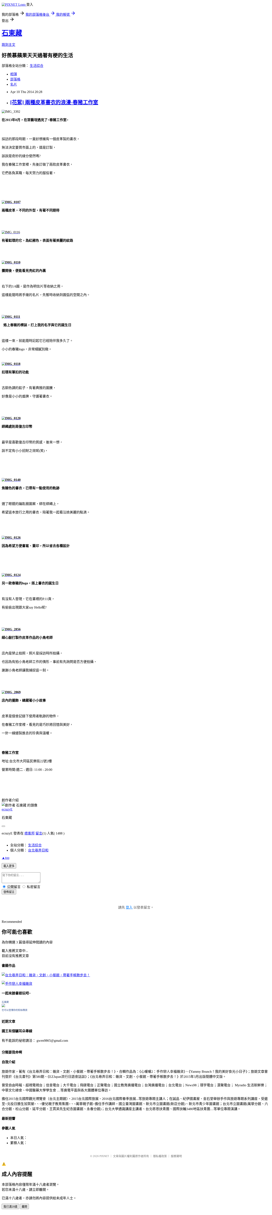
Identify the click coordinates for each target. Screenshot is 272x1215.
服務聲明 (176, 1156)
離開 (24, 1206)
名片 (13, 84)
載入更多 (8, 866)
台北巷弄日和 (38, 850)
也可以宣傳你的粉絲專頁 (14, 1010)
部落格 (15, 79)
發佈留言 (8, 892)
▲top (5, 858)
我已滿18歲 (10, 1206)
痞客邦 (29, 833)
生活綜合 (36, 66)
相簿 (13, 74)
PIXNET (104, 1156)
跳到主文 (8, 45)
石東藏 (12, 33)
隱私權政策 (160, 1156)
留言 (38, 833)
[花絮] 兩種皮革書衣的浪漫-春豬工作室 (54, 102)
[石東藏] (3, 1006)
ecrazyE (7, 809)
